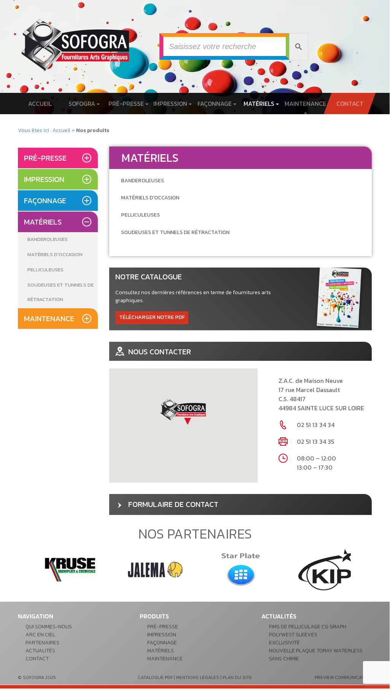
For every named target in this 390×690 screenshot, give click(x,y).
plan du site (237, 677)
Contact (349, 103)
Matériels (260, 103)
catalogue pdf (155, 677)
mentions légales (197, 677)
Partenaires (42, 643)
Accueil (40, 103)
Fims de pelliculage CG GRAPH (307, 627)
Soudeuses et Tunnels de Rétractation (60, 292)
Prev (28, 570)
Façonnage (215, 103)
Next (362, 570)
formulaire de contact (173, 504)
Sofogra (82, 103)
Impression (171, 103)
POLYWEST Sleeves (293, 635)
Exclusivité (284, 643)
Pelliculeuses (45, 269)
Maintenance (305, 103)
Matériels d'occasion (55, 254)
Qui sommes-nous (48, 627)
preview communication (343, 677)
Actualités (40, 651)
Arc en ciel (40, 635)
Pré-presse (126, 103)
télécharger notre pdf (152, 317)
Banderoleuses (47, 239)
